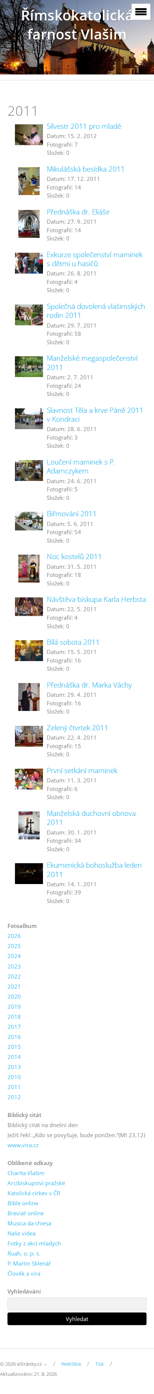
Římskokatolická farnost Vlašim (77, 25)
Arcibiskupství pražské (36, 1183)
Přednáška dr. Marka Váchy (89, 684)
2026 (14, 936)
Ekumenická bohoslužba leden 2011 (94, 869)
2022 (14, 976)
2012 (14, 1097)
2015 (14, 1046)
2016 (14, 1036)
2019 (14, 1006)
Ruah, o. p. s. (23, 1253)
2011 (14, 1087)
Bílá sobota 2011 (73, 642)
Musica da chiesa (29, 1223)
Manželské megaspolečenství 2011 (92, 362)
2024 (14, 956)
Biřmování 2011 (72, 513)
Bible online (22, 1203)
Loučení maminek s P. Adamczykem (81, 466)
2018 (14, 1016)
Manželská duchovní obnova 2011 (91, 817)
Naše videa (21, 1233)
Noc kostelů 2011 (74, 556)
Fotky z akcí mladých (34, 1243)
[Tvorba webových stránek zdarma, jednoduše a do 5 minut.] (45, 1364)
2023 (14, 966)
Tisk (99, 1363)
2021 (14, 986)
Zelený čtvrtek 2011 (77, 727)
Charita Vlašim (25, 1173)
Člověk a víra (23, 1273)
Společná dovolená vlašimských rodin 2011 (96, 311)
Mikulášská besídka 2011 (86, 168)
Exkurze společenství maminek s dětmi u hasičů (94, 259)
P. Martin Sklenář (29, 1263)
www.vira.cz (22, 1145)
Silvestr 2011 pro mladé (84, 126)
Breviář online (25, 1213)
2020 (14, 996)
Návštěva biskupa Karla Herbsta (96, 599)
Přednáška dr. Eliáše (78, 211)
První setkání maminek (82, 770)
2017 (14, 1026)
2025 (14, 946)
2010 (14, 1077)
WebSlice (71, 1363)
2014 (14, 1056)
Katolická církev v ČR (33, 1193)
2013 (14, 1067)
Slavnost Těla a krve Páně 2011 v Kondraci (95, 414)
